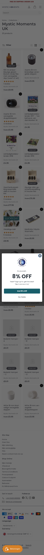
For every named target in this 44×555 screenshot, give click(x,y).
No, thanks (22, 297)
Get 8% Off (22, 291)
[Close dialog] (40, 255)
